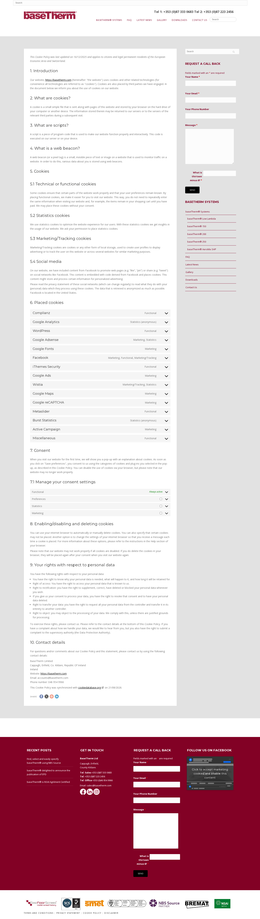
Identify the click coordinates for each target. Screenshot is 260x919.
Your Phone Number (197, 109)
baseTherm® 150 (196, 226)
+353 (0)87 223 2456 (95, 776)
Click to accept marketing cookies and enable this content (210, 773)
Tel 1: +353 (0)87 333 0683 (174, 12)
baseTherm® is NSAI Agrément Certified (48, 781)
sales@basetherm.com (99, 785)
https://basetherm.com (58, 80)
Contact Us (199, 20)
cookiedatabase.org (89, 687)
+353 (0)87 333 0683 (102, 772)
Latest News (144, 20)
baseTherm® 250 (196, 241)
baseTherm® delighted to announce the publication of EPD (48, 772)
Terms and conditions (38, 913)
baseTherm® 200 (196, 234)
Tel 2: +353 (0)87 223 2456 (213, 12)
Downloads (179, 20)
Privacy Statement (68, 913)
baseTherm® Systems (109, 20)
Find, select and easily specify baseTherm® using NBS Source (44, 760)
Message (191, 125)
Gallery (162, 20)
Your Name (192, 76)
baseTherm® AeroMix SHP (201, 249)
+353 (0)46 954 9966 (103, 780)
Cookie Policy (92, 913)
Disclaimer (111, 913)
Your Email (192, 93)
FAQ (129, 20)
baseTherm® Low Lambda (201, 218)
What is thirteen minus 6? (196, 176)
